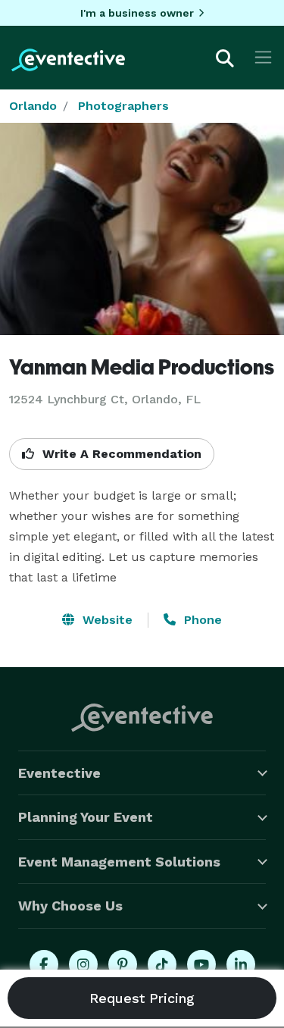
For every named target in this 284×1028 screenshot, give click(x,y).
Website (106, 620)
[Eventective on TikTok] (162, 964)
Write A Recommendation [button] (120, 454)
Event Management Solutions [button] (119, 862)
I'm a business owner (137, 13)
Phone (201, 620)
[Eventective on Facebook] (44, 964)
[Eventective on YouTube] (201, 964)
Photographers (123, 106)
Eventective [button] (59, 773)
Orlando (33, 106)
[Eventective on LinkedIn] (240, 964)
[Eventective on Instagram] (83, 964)
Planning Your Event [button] (85, 817)
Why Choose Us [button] (70, 906)
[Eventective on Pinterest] (122, 964)
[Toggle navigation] (263, 57)
